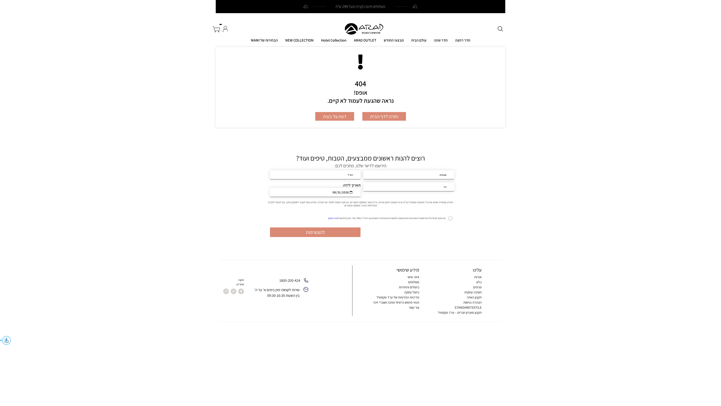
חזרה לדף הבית (384, 116)
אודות (478, 277)
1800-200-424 (289, 280)
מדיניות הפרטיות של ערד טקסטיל (398, 297)
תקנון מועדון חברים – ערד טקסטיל (460, 312)
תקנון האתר (474, 297)
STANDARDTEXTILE (468, 307)
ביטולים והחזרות (409, 287)
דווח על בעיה (334, 116)
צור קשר (414, 307)
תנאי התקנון (333, 218)
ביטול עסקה (411, 292)
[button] (5, 340)
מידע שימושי (408, 270)
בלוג (479, 282)
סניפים (477, 287)
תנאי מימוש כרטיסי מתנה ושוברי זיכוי (396, 302)
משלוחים (413, 282)
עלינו (477, 270)
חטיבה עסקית (473, 292)
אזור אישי (413, 277)
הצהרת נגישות (472, 302)
